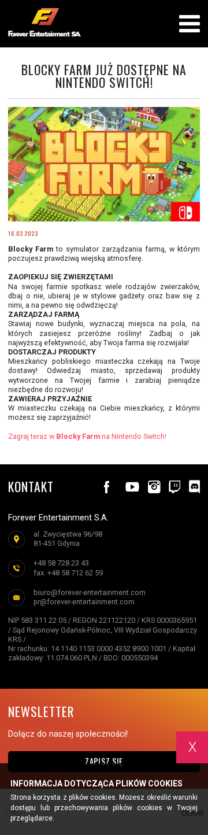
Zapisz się (103, 761)
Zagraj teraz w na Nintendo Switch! (88, 436)
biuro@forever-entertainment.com (90, 592)
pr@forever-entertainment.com (84, 601)
